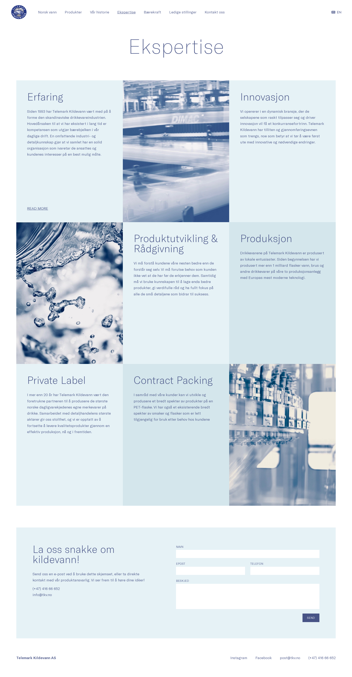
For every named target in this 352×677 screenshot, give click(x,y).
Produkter (73, 12)
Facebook (263, 657)
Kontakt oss (215, 12)
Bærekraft (152, 12)
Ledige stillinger (183, 12)
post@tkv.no (290, 657)
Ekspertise (126, 12)
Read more (37, 208)
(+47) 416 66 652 (46, 588)
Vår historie (99, 12)
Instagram (238, 657)
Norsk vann (47, 12)
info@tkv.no (42, 594)
